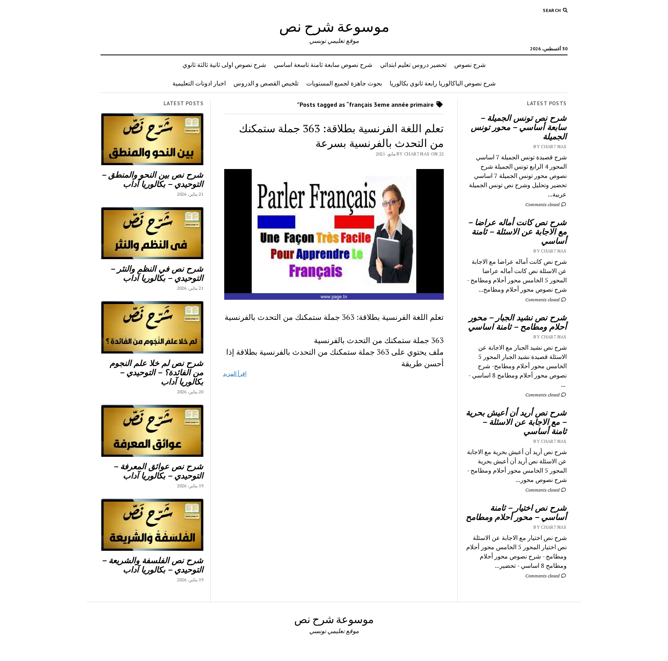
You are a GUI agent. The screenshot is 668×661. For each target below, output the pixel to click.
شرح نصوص (470, 64)
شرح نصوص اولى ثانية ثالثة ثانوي (224, 64)
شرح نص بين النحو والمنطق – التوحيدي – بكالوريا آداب (152, 179)
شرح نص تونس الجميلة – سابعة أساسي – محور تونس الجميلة (519, 127)
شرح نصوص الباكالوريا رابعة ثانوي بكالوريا (443, 83)
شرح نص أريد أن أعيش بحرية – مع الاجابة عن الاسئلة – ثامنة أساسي (516, 422)
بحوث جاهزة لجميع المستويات (344, 83)
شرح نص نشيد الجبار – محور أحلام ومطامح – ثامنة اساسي (517, 322)
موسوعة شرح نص (334, 26)
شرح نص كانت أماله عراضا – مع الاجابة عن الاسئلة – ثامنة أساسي (517, 231)
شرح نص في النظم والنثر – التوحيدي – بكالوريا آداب (157, 273)
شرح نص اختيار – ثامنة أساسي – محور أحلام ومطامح (516, 512)
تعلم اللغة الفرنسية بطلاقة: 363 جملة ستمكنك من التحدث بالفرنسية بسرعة (341, 135)
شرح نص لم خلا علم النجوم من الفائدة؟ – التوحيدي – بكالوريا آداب (156, 372)
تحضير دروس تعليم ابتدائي (413, 64)
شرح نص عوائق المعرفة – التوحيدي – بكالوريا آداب (158, 470)
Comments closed (543, 204)
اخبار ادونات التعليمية (199, 83)
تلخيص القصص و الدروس (265, 83)
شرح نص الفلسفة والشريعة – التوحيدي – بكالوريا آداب (152, 564)
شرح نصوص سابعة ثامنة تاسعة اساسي (323, 64)
